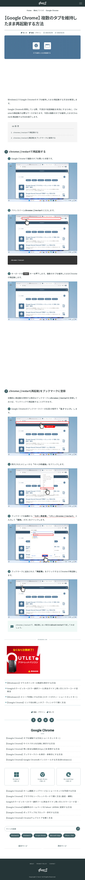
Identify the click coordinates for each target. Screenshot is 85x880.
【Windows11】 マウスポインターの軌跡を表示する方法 (31, 683)
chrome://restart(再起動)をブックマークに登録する (34, 138)
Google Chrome (40, 835)
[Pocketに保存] (51, 720)
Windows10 (15, 835)
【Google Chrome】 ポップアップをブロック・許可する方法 (32, 812)
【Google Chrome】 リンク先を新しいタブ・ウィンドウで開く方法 (36, 702)
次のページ (62, 845)
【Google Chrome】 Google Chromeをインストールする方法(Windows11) (39, 759)
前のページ (22, 845)
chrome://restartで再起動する (26, 132)
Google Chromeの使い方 (42, 780)
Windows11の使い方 (16, 780)
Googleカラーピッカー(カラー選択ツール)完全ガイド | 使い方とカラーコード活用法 (42, 690)
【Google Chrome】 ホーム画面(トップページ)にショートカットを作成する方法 (41, 790)
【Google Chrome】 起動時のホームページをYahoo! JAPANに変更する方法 (39, 807)
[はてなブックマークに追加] (45, 720)
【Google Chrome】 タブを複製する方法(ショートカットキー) (33, 738)
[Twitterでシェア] (39, 720)
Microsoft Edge (55, 835)
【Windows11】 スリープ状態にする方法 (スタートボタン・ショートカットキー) (42, 697)
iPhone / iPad (69, 835)
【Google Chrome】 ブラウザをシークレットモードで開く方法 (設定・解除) (39, 796)
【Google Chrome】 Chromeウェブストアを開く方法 (29, 817)
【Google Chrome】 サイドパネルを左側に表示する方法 (30, 743)
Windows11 (27, 835)
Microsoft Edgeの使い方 (68, 780)
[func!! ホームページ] (42, 3)
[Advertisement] (42, 77)
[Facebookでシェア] (33, 720)
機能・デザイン (36, 33)
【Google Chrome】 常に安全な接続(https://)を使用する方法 (33, 749)
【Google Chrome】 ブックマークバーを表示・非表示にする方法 (34, 754)
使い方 (25, 33)
